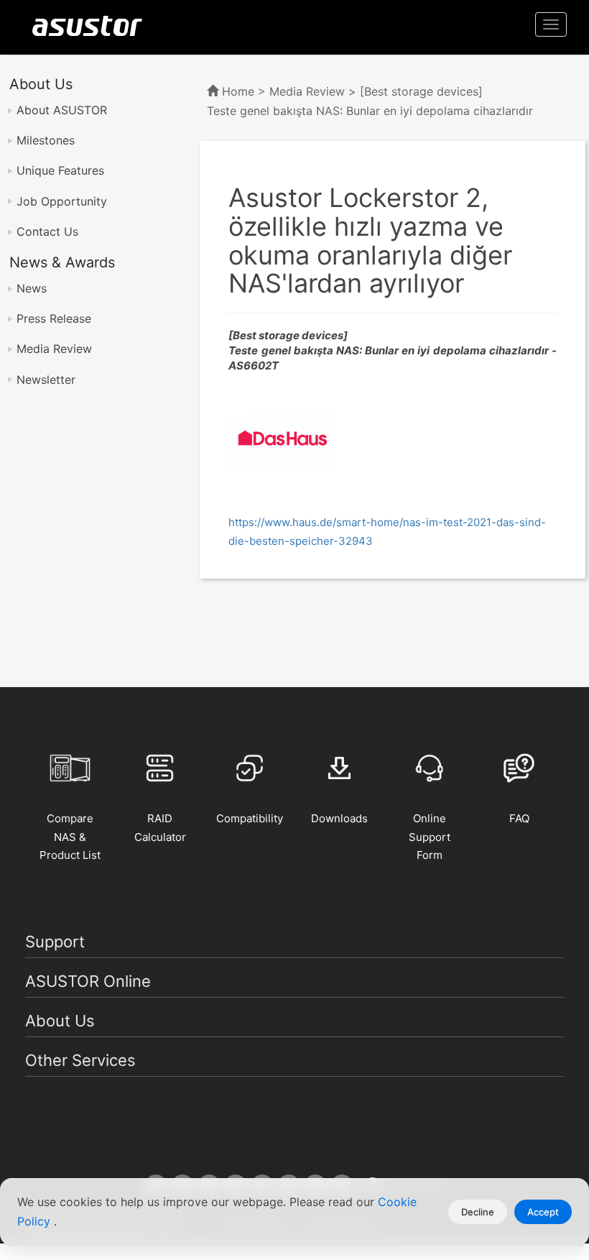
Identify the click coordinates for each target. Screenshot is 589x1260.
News (32, 288)
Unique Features (60, 170)
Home (238, 91)
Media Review (54, 348)
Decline (477, 1212)
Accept (543, 1212)
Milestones (46, 140)
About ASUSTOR (62, 110)
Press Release (54, 318)
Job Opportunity (62, 201)
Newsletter (46, 379)
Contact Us (47, 231)
